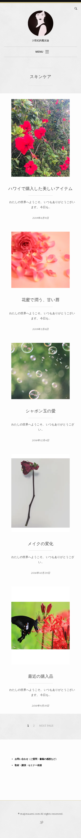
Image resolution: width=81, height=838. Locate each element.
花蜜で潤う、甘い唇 (41, 300)
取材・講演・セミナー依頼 (28, 765)
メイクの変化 (40, 544)
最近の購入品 (40, 676)
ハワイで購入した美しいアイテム (40, 188)
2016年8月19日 (40, 705)
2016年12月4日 (40, 440)
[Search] (76, 8)
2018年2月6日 (40, 329)
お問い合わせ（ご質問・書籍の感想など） (36, 758)
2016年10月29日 (40, 573)
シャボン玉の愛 (41, 411)
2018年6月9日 (40, 218)
